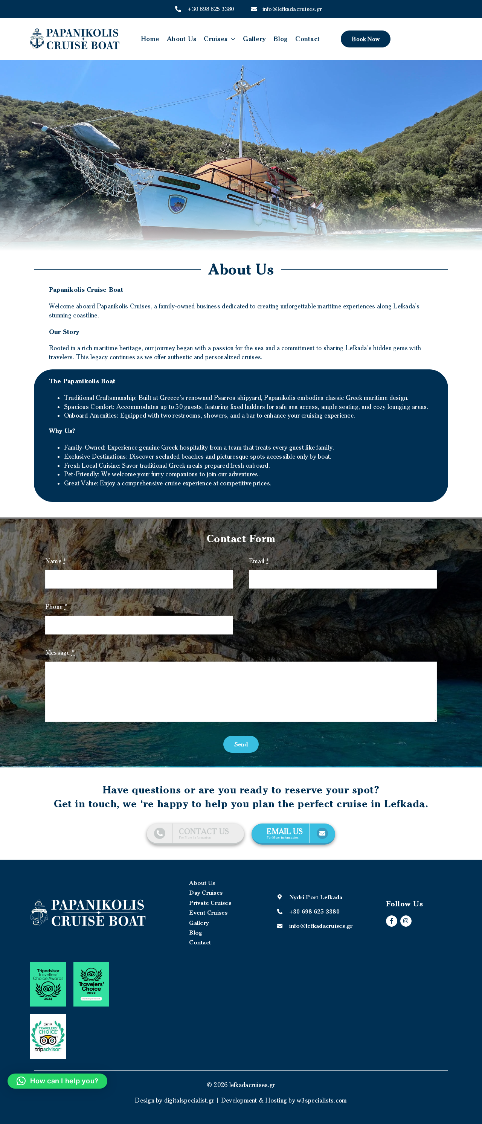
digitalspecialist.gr (189, 1100)
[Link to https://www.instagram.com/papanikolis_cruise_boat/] (406, 921)
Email (259, 561)
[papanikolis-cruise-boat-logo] (75, 31)
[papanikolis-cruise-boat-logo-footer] (88, 902)
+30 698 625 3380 (211, 8)
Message (60, 652)
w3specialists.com (322, 1100)
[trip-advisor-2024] (48, 964)
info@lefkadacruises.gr (285, 8)
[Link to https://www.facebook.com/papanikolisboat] (391, 921)
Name (55, 561)
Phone (56, 606)
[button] (57, 1081)
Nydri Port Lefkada (316, 897)
